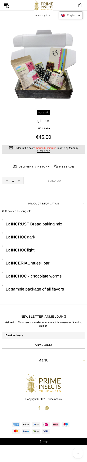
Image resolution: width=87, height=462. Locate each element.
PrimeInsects (43, 383)
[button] (71, 15)
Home (38, 15)
